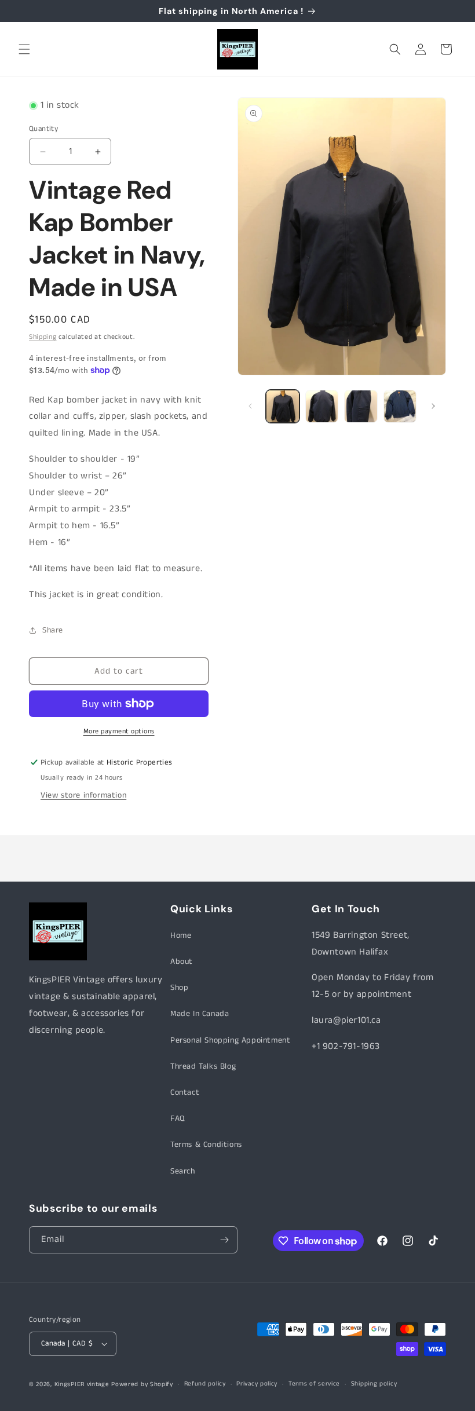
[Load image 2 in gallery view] (322, 406)
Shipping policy (374, 1383)
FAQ (177, 1118)
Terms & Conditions (206, 1144)
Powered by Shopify (142, 1384)
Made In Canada (199, 1013)
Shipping (43, 337)
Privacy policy (256, 1383)
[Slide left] (250, 406)
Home (180, 935)
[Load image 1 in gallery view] (282, 406)
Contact (184, 1092)
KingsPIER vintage (81, 1384)
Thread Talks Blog (203, 1066)
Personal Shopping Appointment (230, 1040)
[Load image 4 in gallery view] (400, 406)
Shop (179, 987)
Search (182, 1171)
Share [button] (52, 630)
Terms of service (314, 1383)
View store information (83, 795)
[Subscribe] (224, 1239)
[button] (24, 49)
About (181, 961)
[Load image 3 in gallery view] (361, 406)
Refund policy (205, 1383)
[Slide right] (433, 406)
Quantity (43, 128)
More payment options (119, 731)
